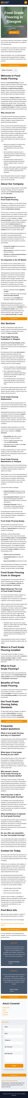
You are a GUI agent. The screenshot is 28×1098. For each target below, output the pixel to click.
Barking (3, 925)
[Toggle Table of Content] (14, 70)
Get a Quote (13, 32)
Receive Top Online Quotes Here (14, 929)
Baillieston (21, 923)
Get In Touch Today (14, 65)
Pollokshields (4, 923)
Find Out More (14, 318)
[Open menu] (25, 2)
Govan (10, 923)
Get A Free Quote (14, 997)
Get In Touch (14, 1075)
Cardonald (15, 923)
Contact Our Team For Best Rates (14, 721)
